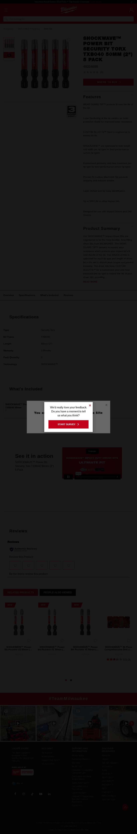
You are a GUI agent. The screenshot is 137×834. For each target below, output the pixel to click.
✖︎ (90, 405)
